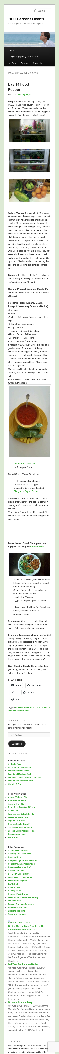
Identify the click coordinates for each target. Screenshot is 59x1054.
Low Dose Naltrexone (18, 817)
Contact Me (38, 63)
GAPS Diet (13, 883)
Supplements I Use (17, 833)
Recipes (24, 63)
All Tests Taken (15, 763)
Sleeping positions (16, 910)
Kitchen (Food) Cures (18, 893)
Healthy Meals (14, 890)
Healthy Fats (14, 887)
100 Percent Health (26, 19)
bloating (19, 707)
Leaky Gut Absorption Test (20, 780)
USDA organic (41, 707)
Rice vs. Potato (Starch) (19, 824)
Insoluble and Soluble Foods (21, 813)
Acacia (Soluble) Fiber (18, 797)
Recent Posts (22, 922)
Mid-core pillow (15, 900)
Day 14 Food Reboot (18, 87)
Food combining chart (18, 880)
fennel (26, 707)
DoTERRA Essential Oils (19, 873)
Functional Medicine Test (19, 773)
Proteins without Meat (18, 907)
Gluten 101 (13, 810)
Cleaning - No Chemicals (19, 853)
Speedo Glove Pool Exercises (22, 830)
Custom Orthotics (16, 870)
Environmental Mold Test (19, 767)
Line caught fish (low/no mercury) (23, 897)
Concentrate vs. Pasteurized (21, 863)
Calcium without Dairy (18, 850)
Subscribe (17, 744)
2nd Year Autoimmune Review (23, 964)
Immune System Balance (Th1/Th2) (24, 777)
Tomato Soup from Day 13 (25, 463)
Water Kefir (13, 837)
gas (32, 707)
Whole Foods (37, 546)
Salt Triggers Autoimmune (20, 827)
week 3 (28, 710)
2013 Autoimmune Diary (20, 1002)
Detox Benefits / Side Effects (21, 807)
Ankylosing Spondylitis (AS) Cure (23, 56)
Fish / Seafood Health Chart (20, 877)
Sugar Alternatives (17, 914)
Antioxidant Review (17, 800)
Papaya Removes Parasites (21, 904)
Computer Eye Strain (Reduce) (22, 860)
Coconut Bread (15, 857)
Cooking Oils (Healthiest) (19, 867)
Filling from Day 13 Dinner (25, 491)
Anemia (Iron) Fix (16, 803)
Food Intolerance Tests (18, 770)
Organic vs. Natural (17, 820)
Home (11, 49)
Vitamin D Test (14, 784)
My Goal (12, 63)
